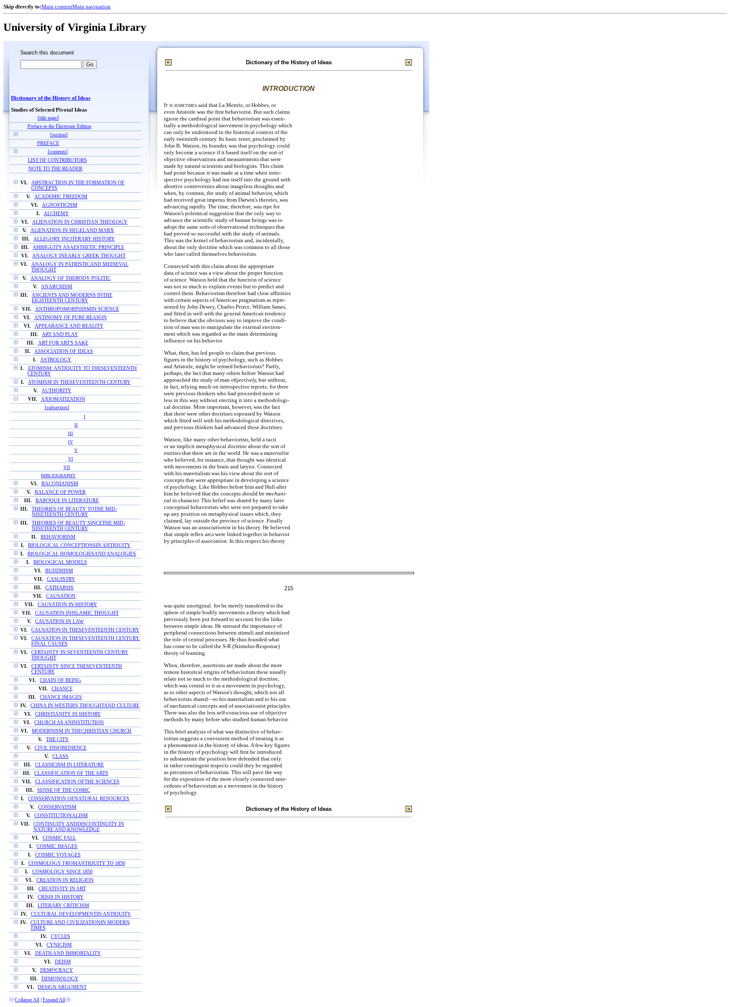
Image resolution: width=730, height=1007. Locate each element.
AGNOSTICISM (59, 205)
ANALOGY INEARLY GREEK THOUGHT (78, 256)
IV (70, 441)
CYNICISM (59, 945)
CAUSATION (61, 596)
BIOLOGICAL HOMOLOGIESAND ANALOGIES (81, 554)
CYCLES (60, 936)
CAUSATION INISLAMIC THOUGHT (77, 613)
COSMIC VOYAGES (58, 855)
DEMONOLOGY (60, 979)
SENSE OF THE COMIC (63, 790)
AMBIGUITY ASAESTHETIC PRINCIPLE (78, 247)
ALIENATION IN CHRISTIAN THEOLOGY (80, 222)
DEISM (63, 962)
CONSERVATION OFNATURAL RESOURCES (78, 799)
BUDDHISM (59, 571)
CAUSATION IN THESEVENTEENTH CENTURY (85, 630)
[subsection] (57, 407)
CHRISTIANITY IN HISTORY (68, 714)
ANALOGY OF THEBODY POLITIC (70, 278)
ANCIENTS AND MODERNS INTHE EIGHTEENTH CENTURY (72, 298)
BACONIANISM (59, 484)
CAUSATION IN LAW (59, 621)
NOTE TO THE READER (55, 169)
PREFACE (48, 143)
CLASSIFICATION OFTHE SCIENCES (77, 782)
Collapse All (27, 1000)
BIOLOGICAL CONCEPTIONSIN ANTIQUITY (79, 545)
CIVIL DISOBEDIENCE (61, 748)
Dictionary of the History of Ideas (50, 98)
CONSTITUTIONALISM (61, 815)
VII (66, 467)
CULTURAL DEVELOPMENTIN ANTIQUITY (81, 914)
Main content (56, 6)
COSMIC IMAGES (56, 846)
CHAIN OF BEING (60, 680)
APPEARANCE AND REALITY (69, 326)
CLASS (60, 756)
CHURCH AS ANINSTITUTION (69, 722)
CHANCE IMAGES (61, 697)
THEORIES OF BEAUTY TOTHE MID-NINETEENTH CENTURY (74, 511)
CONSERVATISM (57, 807)
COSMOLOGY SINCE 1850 (62, 872)
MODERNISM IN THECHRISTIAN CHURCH (81, 731)
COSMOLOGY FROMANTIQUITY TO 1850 (76, 863)
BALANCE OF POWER (60, 492)
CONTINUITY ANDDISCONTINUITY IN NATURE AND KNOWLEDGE (78, 826)
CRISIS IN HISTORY (61, 897)
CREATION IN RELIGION (65, 880)
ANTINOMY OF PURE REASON (70, 317)
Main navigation (91, 6)
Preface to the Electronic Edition (59, 126)
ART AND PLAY (60, 334)
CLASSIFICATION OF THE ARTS (71, 773)
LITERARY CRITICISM (63, 905)
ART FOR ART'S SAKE (63, 343)
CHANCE (62, 689)
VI (70, 458)
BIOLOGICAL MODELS (60, 562)
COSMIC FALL (59, 838)
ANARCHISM (56, 287)
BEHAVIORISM (58, 537)
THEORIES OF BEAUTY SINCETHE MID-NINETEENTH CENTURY (78, 525)
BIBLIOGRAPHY (58, 475)
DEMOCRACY (56, 970)
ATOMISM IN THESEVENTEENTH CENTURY (79, 382)
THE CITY (57, 739)
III (70, 433)
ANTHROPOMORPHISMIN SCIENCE (77, 309)
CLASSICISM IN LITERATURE (69, 765)
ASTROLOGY (55, 360)
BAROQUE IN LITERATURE (67, 501)
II (76, 424)
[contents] (58, 152)
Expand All (54, 1000)
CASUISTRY (61, 579)
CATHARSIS (59, 588)
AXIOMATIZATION (63, 399)
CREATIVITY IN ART (62, 889)
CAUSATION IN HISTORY (67, 604)
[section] (59, 135)
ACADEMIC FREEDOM (60, 197)
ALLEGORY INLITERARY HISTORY (74, 239)
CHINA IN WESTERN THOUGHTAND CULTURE (84, 706)
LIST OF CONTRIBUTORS (57, 160)
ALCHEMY (56, 213)
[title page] (48, 118)
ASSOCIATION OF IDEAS (63, 351)
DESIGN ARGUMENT (62, 987)
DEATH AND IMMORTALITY (68, 953)
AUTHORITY (56, 391)
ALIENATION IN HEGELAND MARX (72, 230)
